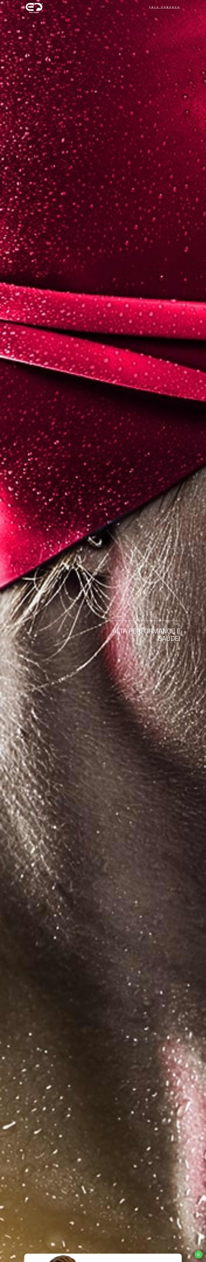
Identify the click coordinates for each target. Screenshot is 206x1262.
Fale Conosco (164, 7)
